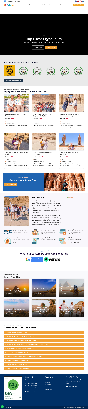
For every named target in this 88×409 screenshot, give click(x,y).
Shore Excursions (52, 4)
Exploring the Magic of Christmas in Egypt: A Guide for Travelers (71, 289)
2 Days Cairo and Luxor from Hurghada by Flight (42, 115)
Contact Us (48, 384)
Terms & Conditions (50, 387)
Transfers (60, 4)
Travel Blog (48, 382)
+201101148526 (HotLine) (31, 385)
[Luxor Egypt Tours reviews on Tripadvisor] (71, 198)
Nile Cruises (44, 4)
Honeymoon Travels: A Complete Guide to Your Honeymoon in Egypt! (41, 309)
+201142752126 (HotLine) (31, 383)
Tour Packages (30, 4)
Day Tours (37, 4)
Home (24, 4)
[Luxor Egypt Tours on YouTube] (81, 1)
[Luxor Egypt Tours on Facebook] (76, 1)
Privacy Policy (48, 389)
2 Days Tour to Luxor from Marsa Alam (16, 153)
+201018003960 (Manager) (31, 387)
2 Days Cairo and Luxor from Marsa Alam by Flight (70, 115)
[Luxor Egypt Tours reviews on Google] (34, 260)
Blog (65, 4)
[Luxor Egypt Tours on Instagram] (83, 1)
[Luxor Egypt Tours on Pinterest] (78, 1)
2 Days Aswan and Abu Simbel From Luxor (15, 115)
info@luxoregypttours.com (13, 1)
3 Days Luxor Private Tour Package (68, 153)
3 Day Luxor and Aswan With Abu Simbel (42, 153)
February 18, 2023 (9, 293)
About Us (47, 380)
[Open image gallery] (9, 70)
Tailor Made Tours (78, 5)
